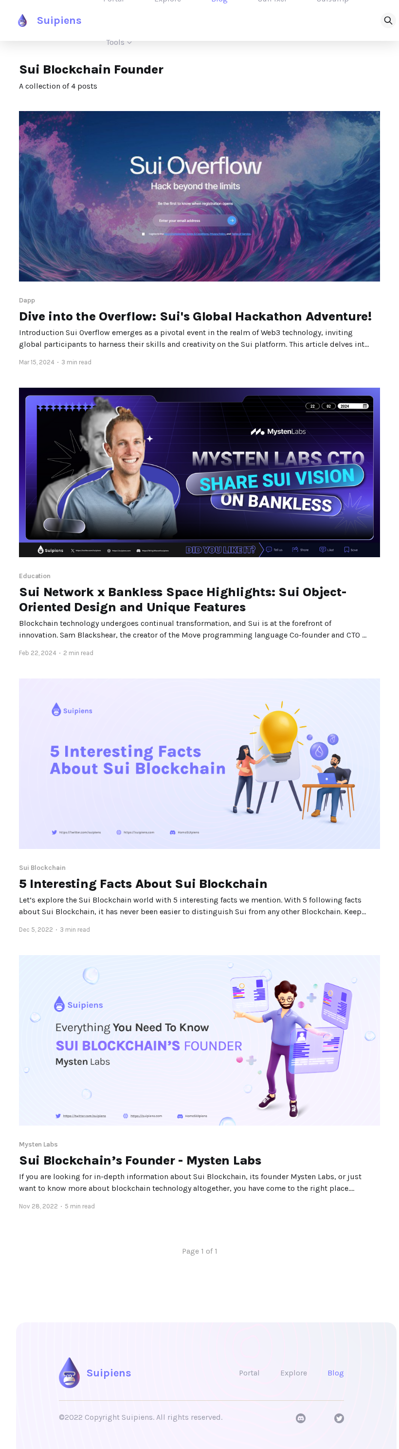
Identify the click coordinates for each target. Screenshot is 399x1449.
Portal (249, 1372)
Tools (115, 42)
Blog (335, 1372)
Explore (293, 1372)
